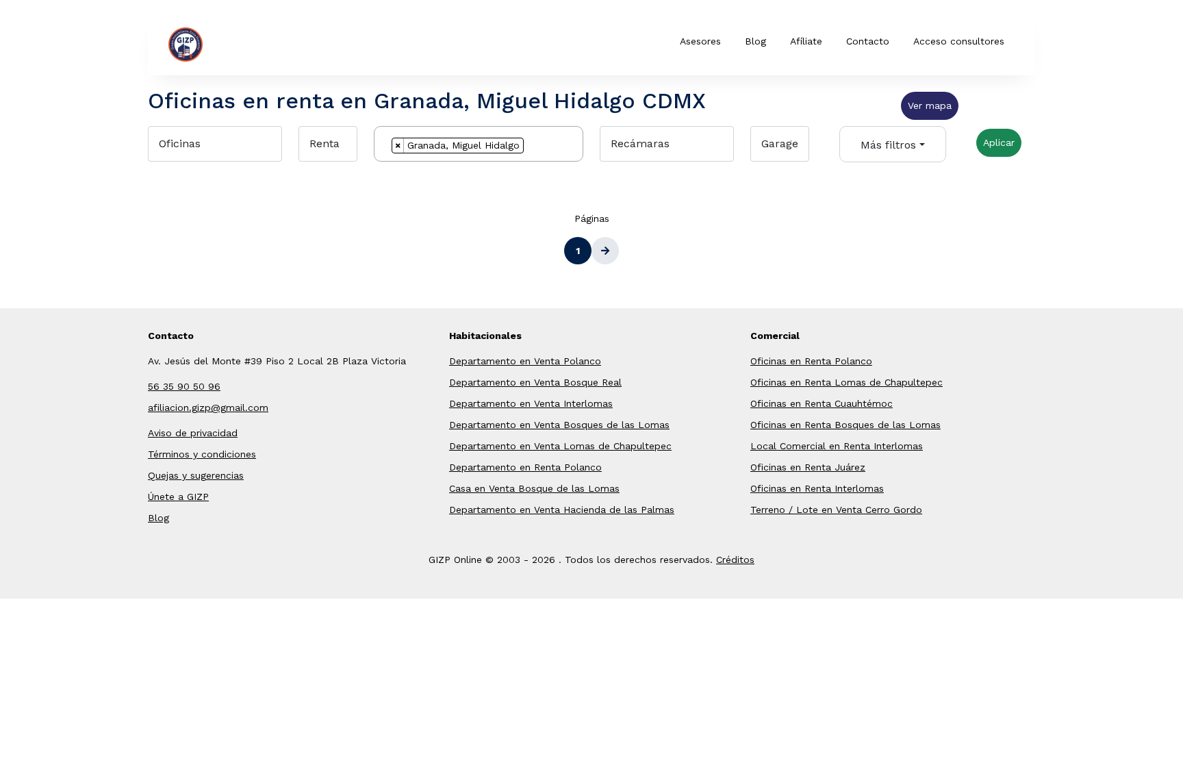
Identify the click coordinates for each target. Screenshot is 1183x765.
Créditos (735, 559)
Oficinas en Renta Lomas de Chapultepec (846, 382)
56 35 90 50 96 (184, 386)
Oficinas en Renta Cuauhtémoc (821, 403)
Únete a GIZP (178, 496)
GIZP (224, 43)
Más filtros (888, 144)
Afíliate (806, 41)
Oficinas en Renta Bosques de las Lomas (845, 424)
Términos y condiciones (202, 454)
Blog (755, 41)
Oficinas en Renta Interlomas (817, 488)
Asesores (700, 41)
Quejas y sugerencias (196, 475)
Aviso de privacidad (193, 432)
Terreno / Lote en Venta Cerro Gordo (836, 509)
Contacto (867, 41)
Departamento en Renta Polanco (525, 467)
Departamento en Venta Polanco (525, 360)
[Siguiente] (605, 250)
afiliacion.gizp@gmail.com (208, 407)
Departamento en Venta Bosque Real (535, 382)
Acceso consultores (958, 41)
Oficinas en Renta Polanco (811, 360)
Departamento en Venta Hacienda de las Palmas (561, 509)
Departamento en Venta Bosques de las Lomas (559, 424)
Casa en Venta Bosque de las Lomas (534, 488)
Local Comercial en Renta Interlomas (836, 445)
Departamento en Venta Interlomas (531, 403)
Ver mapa (930, 105)
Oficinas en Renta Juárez (807, 467)
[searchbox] (531, 147)
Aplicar (999, 142)
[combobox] (478, 144)
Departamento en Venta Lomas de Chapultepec (560, 445)
